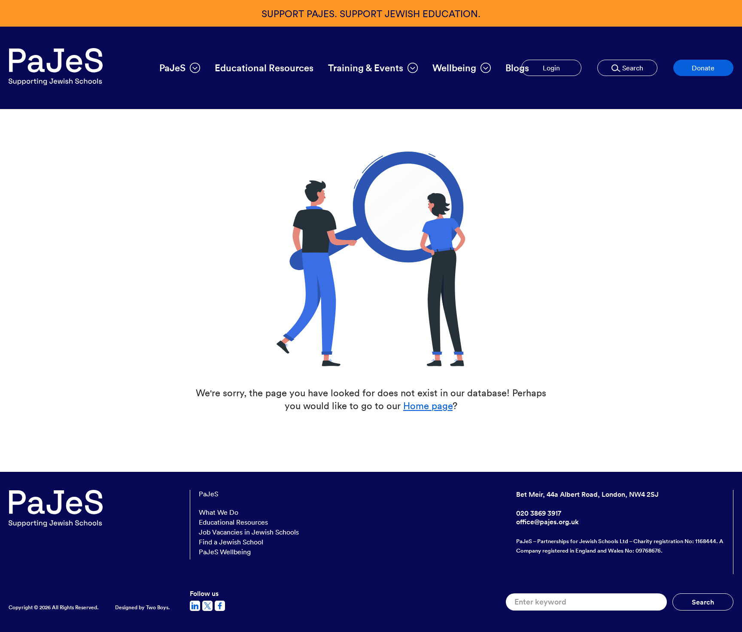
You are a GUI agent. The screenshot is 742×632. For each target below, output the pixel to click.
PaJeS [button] (172, 68)
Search (631, 68)
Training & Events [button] (365, 68)
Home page (428, 405)
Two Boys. (158, 607)
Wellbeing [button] (454, 68)
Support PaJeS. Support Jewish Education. (371, 13)
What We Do (218, 512)
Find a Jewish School (231, 542)
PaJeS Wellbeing (225, 551)
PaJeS (208, 494)
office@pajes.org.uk (547, 521)
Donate (703, 68)
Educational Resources (264, 68)
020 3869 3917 (538, 513)
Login (551, 68)
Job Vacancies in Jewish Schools (249, 532)
